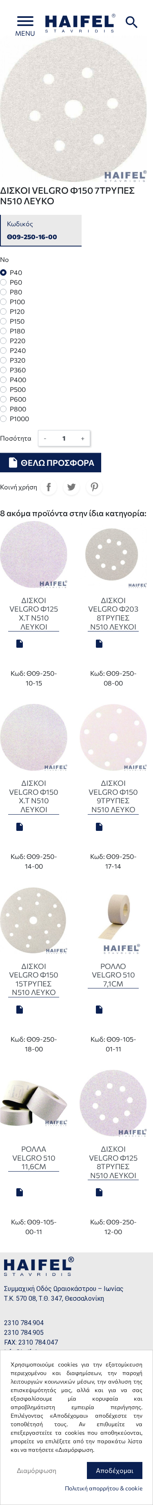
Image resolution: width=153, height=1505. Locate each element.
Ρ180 (17, 331)
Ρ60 (16, 282)
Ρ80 (16, 292)
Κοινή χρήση (48, 487)
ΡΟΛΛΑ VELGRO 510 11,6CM (33, 1157)
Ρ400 (18, 379)
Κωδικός (20, 223)
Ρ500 (18, 389)
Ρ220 (17, 340)
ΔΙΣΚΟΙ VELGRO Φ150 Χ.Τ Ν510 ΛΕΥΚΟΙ (33, 796)
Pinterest (94, 487)
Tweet (71, 487)
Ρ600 (18, 399)
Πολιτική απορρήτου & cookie (103, 1488)
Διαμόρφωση (36, 1470)
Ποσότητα (15, 438)
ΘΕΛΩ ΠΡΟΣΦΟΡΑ (50, 462)
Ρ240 (18, 350)
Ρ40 (16, 272)
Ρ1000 (19, 418)
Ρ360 (18, 370)
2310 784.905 (24, 1332)
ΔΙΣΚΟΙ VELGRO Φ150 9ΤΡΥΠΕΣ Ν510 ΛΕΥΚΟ (113, 796)
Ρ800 (18, 409)
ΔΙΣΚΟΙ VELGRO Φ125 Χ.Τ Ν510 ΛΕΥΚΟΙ (33, 613)
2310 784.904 (24, 1323)
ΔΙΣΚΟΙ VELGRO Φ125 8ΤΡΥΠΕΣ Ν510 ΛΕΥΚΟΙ (113, 1162)
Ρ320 (17, 360)
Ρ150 (17, 321)
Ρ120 (17, 311)
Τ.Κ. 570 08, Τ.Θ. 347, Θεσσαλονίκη (54, 1298)
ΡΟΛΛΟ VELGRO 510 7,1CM (113, 975)
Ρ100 (17, 301)
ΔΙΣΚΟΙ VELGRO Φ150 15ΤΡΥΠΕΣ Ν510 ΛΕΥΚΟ (33, 979)
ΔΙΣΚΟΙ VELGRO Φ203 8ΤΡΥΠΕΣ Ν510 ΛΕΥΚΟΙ (113, 613)
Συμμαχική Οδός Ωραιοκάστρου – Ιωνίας (64, 1289)
